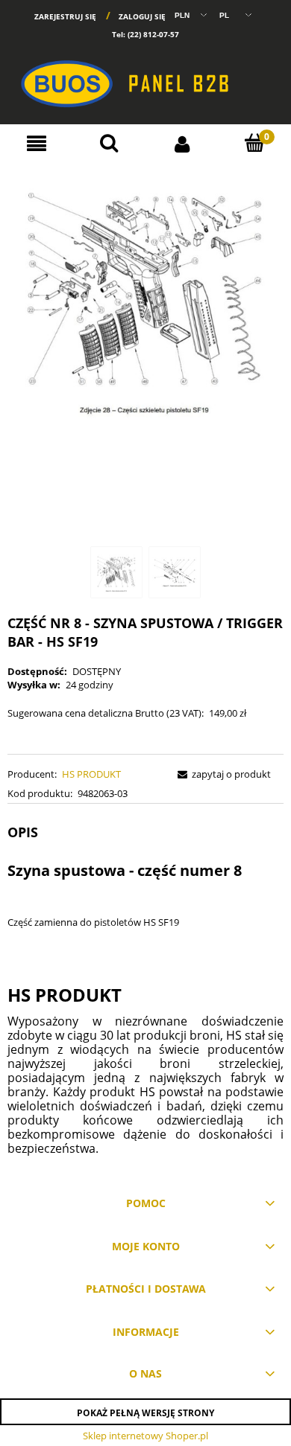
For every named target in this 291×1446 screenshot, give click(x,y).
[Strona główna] (145, 77)
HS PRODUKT (91, 774)
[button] (36, 143)
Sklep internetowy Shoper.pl (145, 1435)
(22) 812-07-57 (153, 34)
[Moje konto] (182, 143)
